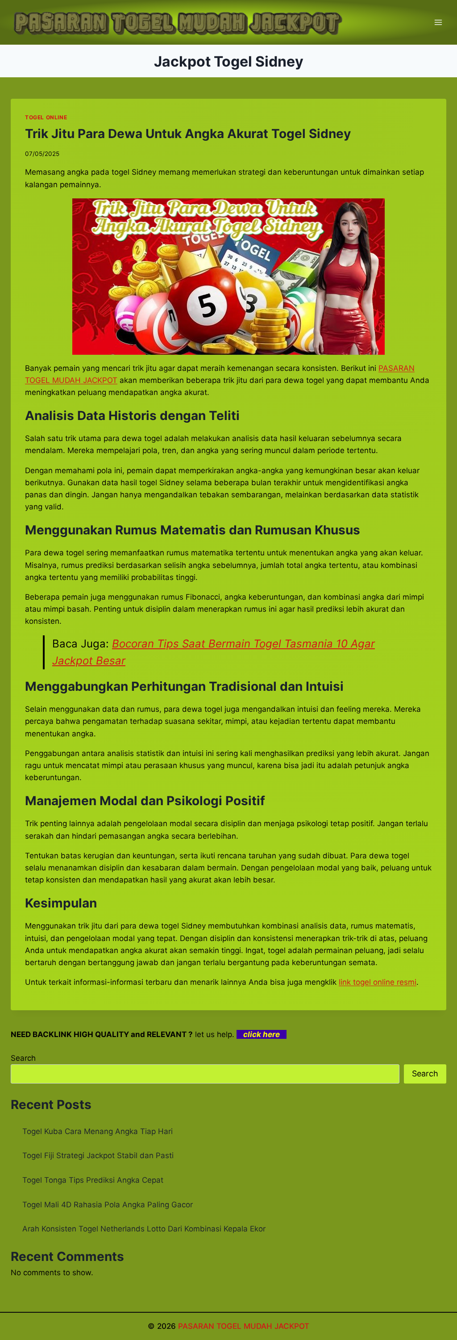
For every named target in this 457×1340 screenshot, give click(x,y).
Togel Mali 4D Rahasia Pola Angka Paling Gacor (107, 1204)
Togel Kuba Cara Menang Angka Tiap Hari (97, 1131)
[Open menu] (438, 22)
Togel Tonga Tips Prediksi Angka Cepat (92, 1180)
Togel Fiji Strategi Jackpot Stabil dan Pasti (98, 1155)
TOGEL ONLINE (46, 117)
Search (23, 1058)
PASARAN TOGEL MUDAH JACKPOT (243, 1326)
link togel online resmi (377, 982)
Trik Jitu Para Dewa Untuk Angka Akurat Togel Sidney (188, 133)
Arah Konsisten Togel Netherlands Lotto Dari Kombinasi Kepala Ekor (144, 1228)
